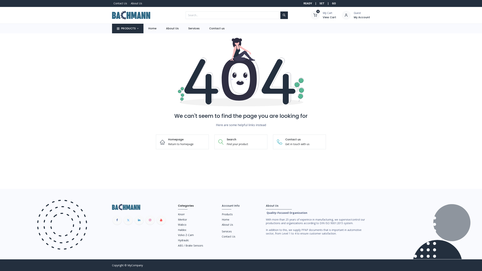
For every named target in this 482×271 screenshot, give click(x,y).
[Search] (284, 15)
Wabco (182, 224)
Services (227, 231)
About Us (136, 3)
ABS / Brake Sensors (190, 245)
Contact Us (120, 3)
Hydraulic (183, 240)
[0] (315, 15)
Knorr (181, 214)
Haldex (182, 230)
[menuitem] (152, 28)
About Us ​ (228, 224)
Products (227, 214)
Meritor (182, 219)
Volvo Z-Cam (186, 235)
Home (225, 219)
